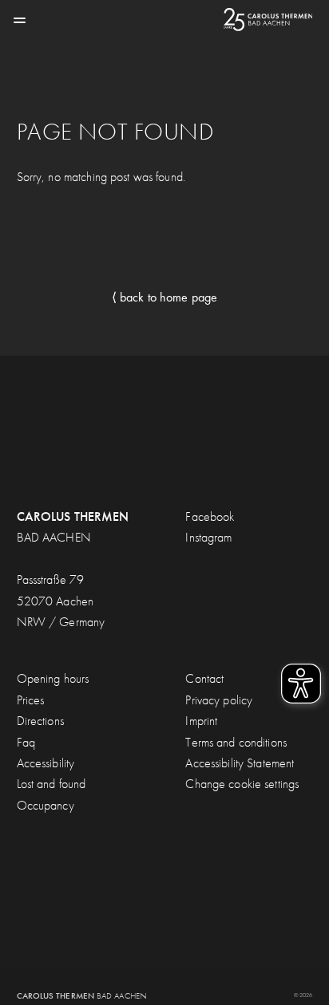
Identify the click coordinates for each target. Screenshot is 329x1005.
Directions (40, 720)
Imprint (201, 720)
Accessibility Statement (239, 763)
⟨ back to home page (164, 297)
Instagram (208, 537)
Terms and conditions (236, 742)
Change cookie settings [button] (242, 783)
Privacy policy (218, 700)
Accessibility (46, 763)
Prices (31, 700)
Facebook (209, 516)
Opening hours (53, 678)
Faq (26, 742)
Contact (204, 678)
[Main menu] (19, 19)
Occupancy (45, 805)
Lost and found (51, 783)
